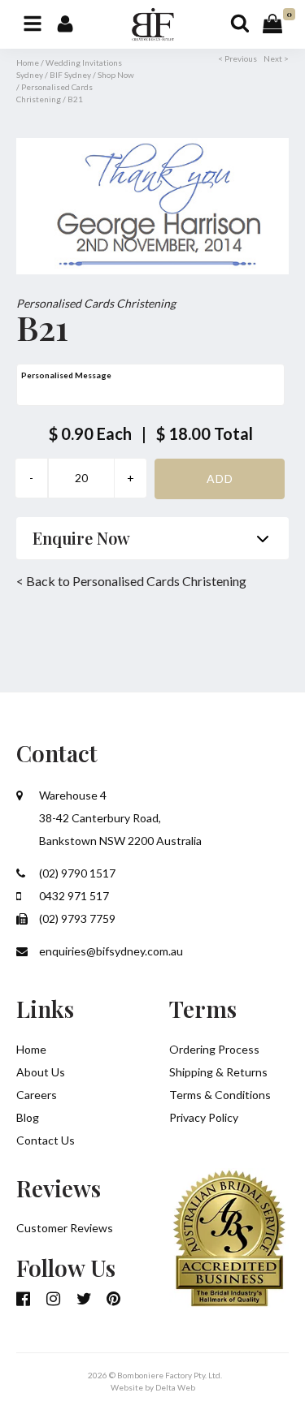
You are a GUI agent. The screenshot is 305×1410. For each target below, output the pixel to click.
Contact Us (45, 1140)
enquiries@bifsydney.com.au (110, 951)
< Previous (237, 58)
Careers (36, 1095)
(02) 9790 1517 (76, 873)
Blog (27, 1117)
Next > (276, 58)
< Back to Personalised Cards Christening (131, 581)
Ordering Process (214, 1049)
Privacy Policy (203, 1117)
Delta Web (175, 1387)
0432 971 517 (73, 896)
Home (27, 62)
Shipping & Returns (218, 1072)
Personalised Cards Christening (96, 303)
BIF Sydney (70, 75)
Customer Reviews (64, 1228)
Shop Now (116, 75)
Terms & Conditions (220, 1095)
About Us (40, 1072)
